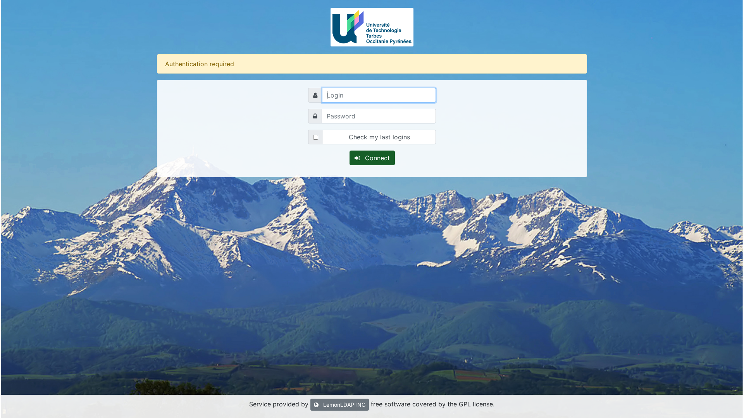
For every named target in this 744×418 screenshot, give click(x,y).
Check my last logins (379, 137)
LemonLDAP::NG (343, 404)
